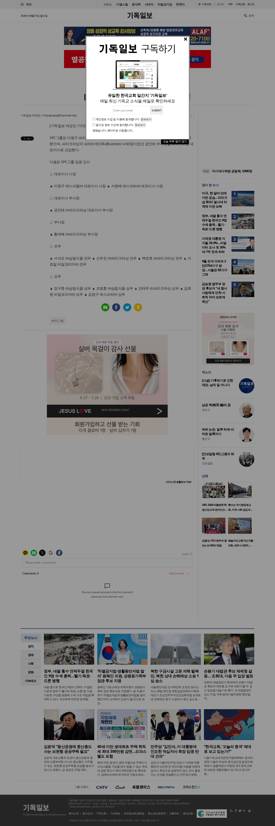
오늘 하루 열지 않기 (175, 141)
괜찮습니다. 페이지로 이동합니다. (112, 130)
